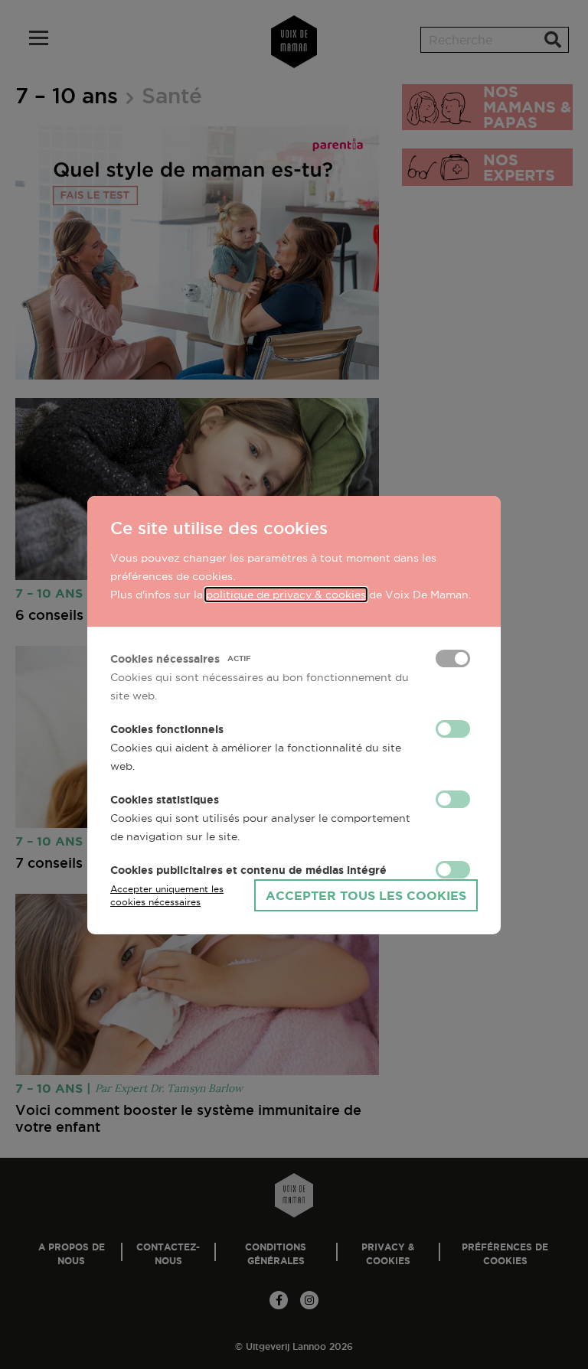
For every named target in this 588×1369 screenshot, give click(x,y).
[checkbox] (453, 658)
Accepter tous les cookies (366, 895)
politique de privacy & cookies (286, 594)
